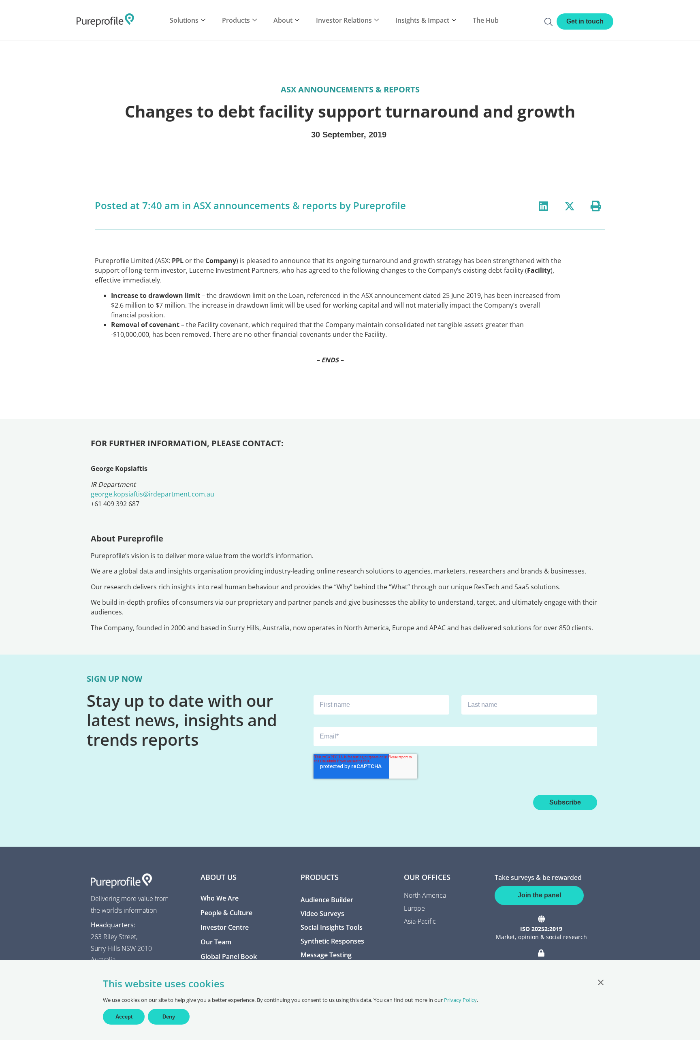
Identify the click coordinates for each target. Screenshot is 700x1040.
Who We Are (220, 898)
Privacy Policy (460, 1000)
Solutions (184, 20)
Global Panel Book (229, 956)
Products (236, 20)
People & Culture (226, 912)
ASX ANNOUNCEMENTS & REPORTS (350, 89)
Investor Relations (344, 20)
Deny (168, 1017)
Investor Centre (225, 927)
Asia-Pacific (420, 921)
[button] (543, 206)
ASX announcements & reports (265, 205)
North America (425, 895)
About (282, 20)
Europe (414, 908)
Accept (123, 1017)
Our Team (216, 941)
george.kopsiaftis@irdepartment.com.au (152, 494)
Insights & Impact (422, 20)
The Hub (486, 20)
